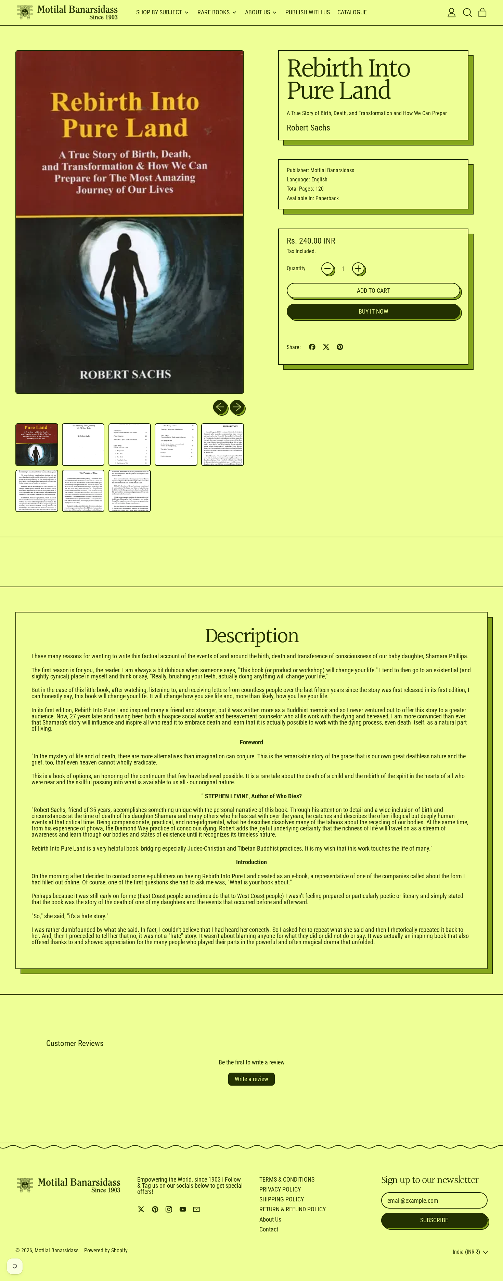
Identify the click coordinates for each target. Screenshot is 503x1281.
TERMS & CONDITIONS (286, 1179)
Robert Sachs (308, 128)
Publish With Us (307, 12)
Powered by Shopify (106, 1250)
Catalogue (352, 12)
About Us (270, 1219)
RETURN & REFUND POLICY (292, 1209)
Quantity (296, 268)
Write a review (251, 1079)
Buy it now (373, 311)
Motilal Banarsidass (56, 1250)
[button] (467, 12)
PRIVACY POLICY (280, 1189)
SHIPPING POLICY (281, 1199)
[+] (358, 268)
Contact (268, 1229)
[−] (327, 268)
